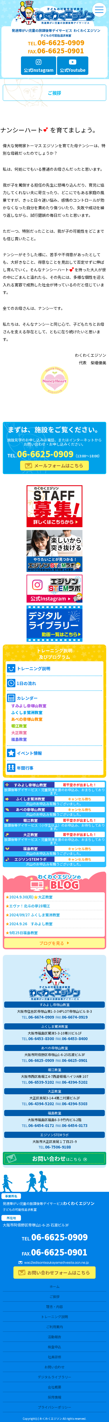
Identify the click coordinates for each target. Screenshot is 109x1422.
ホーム (54, 1286)
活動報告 (54, 1336)
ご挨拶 (54, 1296)
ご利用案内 (54, 1326)
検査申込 (54, 1346)
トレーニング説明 (54, 1316)
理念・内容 (54, 1306)
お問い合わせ (54, 1366)
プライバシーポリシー (54, 1407)
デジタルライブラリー (54, 1377)
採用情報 (54, 1397)
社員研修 (54, 1356)
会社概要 (54, 1387)
